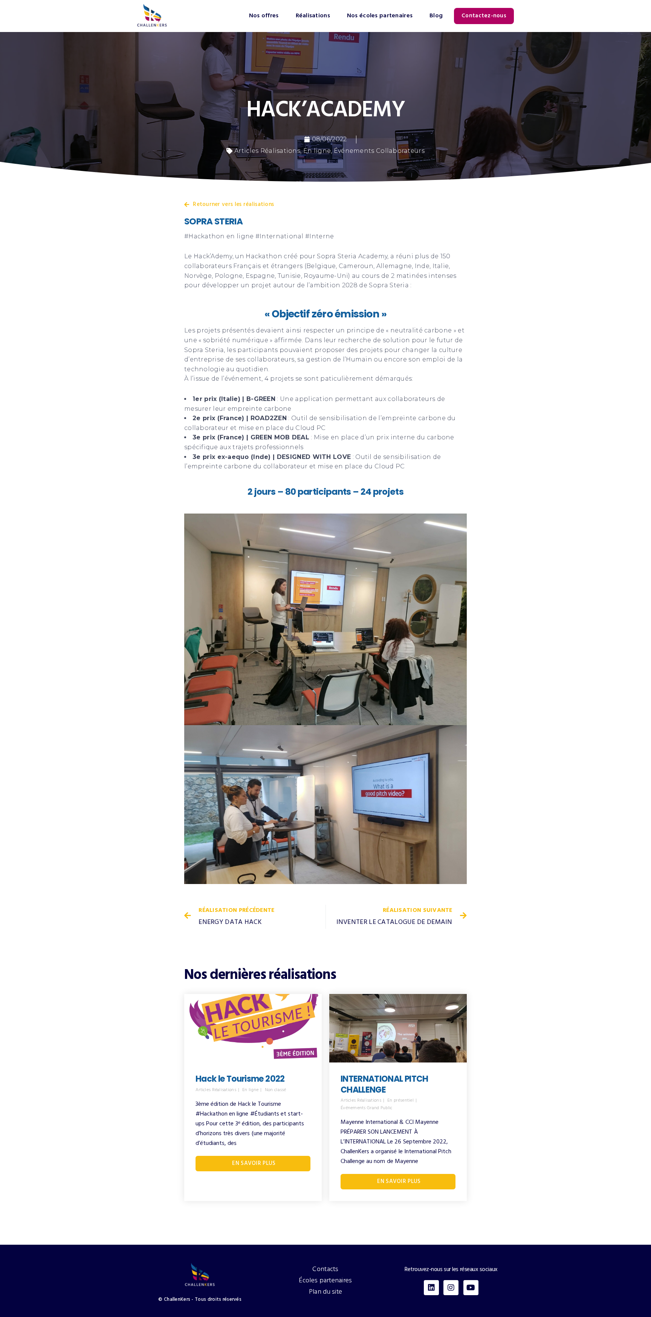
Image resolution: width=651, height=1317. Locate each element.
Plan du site (325, 1292)
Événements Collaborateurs (379, 150)
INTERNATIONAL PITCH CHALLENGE (384, 1084)
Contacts (325, 1269)
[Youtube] (470, 1287)
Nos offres (264, 16)
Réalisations (313, 16)
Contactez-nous (484, 15)
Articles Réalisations (267, 150)
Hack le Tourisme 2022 (240, 1079)
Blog (436, 16)
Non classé (275, 1090)
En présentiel (400, 1100)
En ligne (317, 150)
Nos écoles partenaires (380, 16)
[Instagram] (450, 1287)
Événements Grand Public (367, 1108)
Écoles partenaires (325, 1280)
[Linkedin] (431, 1287)
